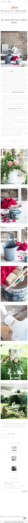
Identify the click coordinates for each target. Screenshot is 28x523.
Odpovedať (24, 491)
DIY (17, 437)
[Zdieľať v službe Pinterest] (11, 434)
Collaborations (10, 437)
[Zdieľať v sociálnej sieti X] (8, 434)
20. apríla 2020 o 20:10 (8, 483)
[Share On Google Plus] (14, 434)
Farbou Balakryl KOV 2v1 (18, 92)
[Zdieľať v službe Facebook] (6, 434)
